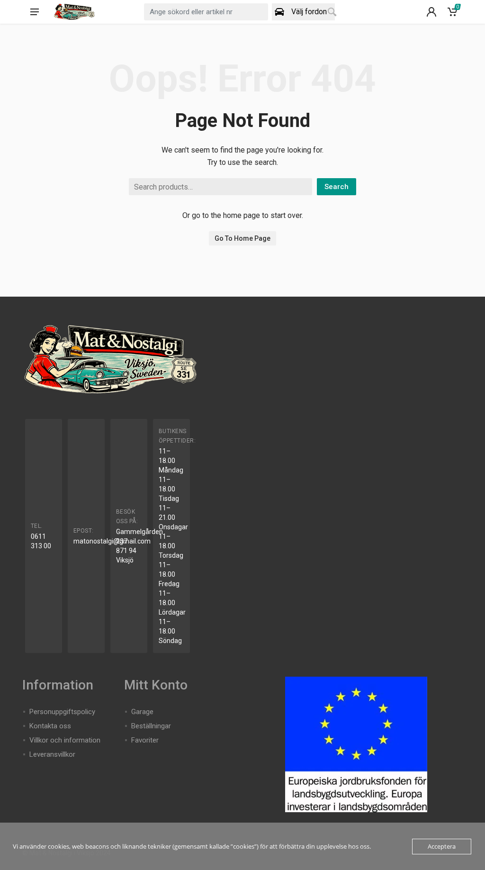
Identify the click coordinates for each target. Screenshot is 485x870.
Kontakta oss (50, 726)
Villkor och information (64, 740)
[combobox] (206, 11)
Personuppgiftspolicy (62, 711)
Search (336, 186)
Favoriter (145, 740)
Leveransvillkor (52, 754)
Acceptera (442, 846)
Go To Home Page (242, 238)
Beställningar (151, 726)
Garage (142, 711)
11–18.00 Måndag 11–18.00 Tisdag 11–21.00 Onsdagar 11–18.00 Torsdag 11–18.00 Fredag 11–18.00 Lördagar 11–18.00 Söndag (173, 545)
